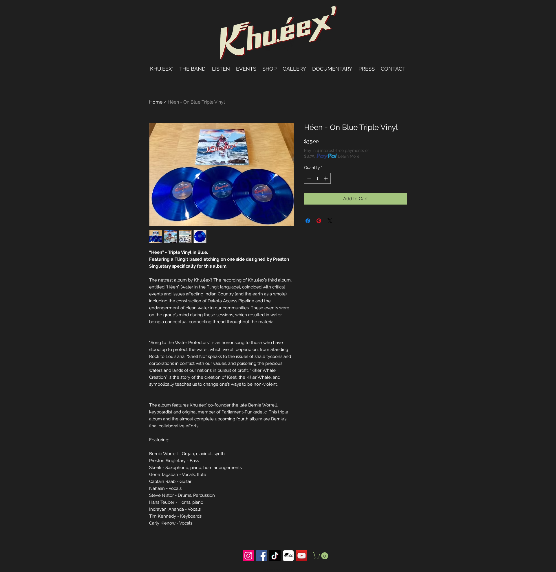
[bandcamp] (288, 555)
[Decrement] (308, 178)
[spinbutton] (317, 178)
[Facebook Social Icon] (261, 555)
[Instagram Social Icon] (248, 555)
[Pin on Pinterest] (318, 220)
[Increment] (326, 178)
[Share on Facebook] (307, 220)
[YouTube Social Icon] (301, 555)
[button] (321, 555)
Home (155, 102)
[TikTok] (275, 555)
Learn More (348, 156)
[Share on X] (329, 220)
